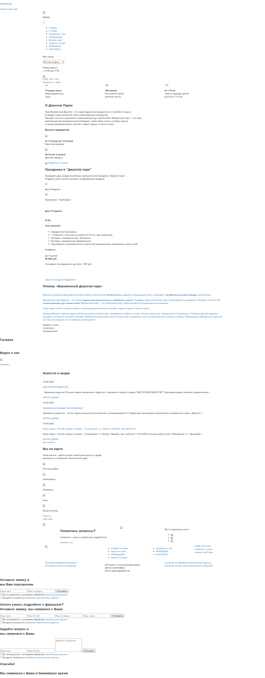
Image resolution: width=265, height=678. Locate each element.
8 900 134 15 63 (51, 79)
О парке (53, 30)
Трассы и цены (118, 551)
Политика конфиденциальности (61, 562)
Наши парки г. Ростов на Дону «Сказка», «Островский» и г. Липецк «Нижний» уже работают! (89, 428)
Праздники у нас (57, 33)
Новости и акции (57, 42)
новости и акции (119, 557)
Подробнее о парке (58, 162)
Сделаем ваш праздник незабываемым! (63, 407)
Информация (55, 36)
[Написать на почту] (172, 540)
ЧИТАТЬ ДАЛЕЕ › (51, 397)
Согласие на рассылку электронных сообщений (189, 565)
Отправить (62, 591)
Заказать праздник (54, 279)
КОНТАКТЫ (55, 49)
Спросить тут (66, 542)
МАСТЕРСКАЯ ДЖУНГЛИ (55, 386)
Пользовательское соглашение (60, 565)
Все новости (49, 442)
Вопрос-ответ (55, 39)
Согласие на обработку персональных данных (188, 562)
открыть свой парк (204, 552)
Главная (53, 27)
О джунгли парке (119, 548)
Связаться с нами (52, 82)
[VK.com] (172, 534)
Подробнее (70, 279)
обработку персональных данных (42, 597)
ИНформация (118, 554)
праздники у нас (164, 548)
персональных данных (56, 594)
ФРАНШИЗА (55, 46)
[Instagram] (172, 537)
